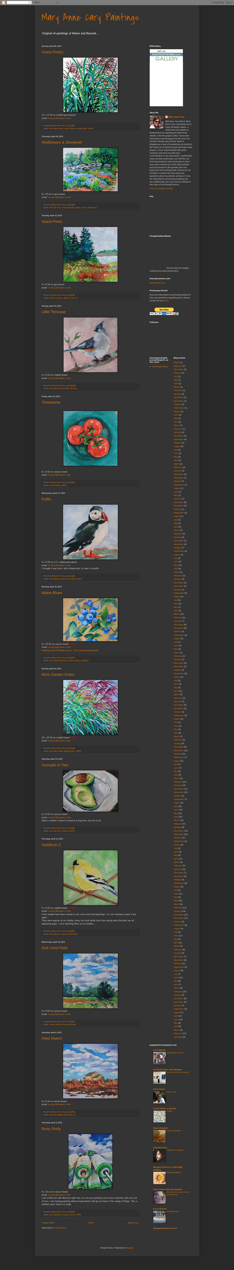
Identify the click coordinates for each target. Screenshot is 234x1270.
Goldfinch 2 (51, 845)
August (177, 411)
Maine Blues (52, 593)
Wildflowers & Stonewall (62, 142)
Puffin (46, 499)
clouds (52, 1024)
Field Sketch (52, 1038)
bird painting (54, 388)
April (176, 383)
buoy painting (55, 1215)
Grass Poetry (52, 52)
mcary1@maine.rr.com (59, 118)
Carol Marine (159, 1050)
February (178, 366)
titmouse (73, 388)
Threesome (51, 402)
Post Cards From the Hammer (167, 1189)
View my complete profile (161, 188)
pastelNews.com (157, 283)
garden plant (82, 128)
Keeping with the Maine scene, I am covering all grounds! (70, 650)
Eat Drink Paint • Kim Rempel (167, 1069)
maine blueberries (61, 661)
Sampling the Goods (175, 1053)
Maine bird (64, 579)
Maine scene (81, 208)
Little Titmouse (54, 312)
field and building (56, 1115)
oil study (64, 1215)
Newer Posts (48, 1223)
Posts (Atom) (60, 1228)
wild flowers (92, 208)
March (177, 362)
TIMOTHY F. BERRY (175, 1150)
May (176, 380)
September (179, 408)
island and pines (56, 298)
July (175, 376)
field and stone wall (57, 208)
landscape (70, 208)
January (177, 394)
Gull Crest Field (54, 948)
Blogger (129, 1248)
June (176, 415)
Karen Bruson (160, 1209)
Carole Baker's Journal (164, 1108)
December (178, 369)
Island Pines (52, 221)
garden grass (70, 128)
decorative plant (56, 751)
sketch (72, 1215)
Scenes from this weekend (178, 1072)
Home (91, 1223)
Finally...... (171, 1111)
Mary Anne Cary (176, 117)
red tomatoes (55, 485)
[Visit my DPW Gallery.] (166, 61)
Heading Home (173, 1211)
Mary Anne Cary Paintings (90, 18)
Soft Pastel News (160, 366)
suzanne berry (160, 1147)
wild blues (85, 661)
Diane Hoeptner (160, 1128)
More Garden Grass (58, 674)
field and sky (61, 1024)
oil (76, 298)
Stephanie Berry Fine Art (165, 1228)
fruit (51, 661)
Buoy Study (51, 1129)
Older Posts (133, 1223)
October (177, 373)
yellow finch (73, 934)
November (178, 401)
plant (71, 661)
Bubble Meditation (174, 1172)
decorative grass (57, 128)
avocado (53, 831)
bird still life (64, 388)
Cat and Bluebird (173, 1131)
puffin (72, 579)
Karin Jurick (159, 1089)
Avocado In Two (55, 765)
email (166, 300)
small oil (79, 579)
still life (90, 128)
